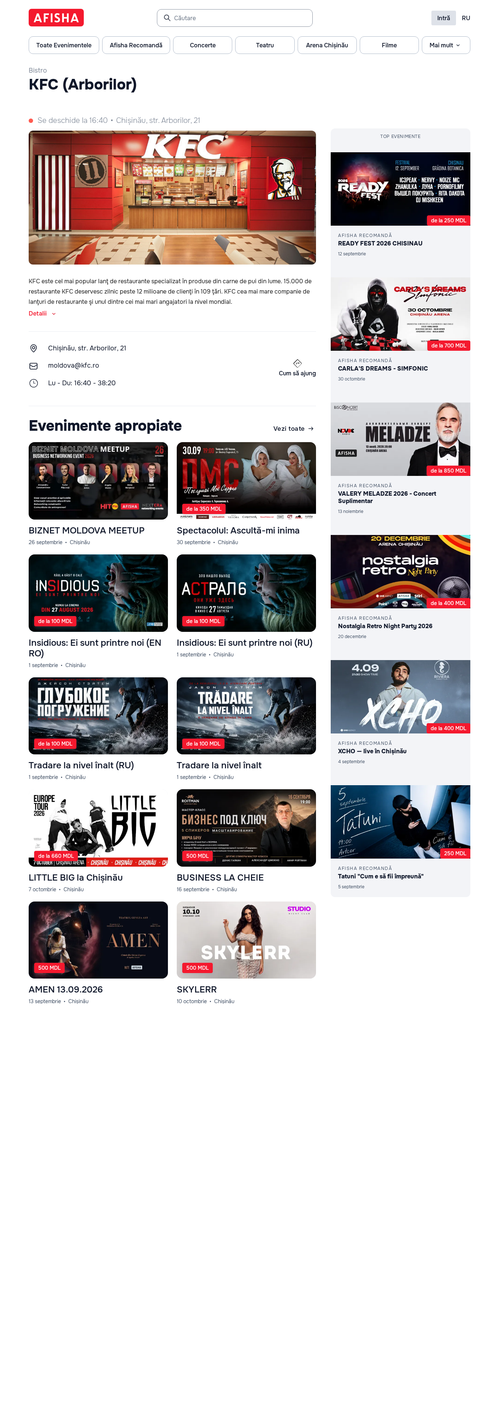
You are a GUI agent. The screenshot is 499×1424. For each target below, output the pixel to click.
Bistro (38, 70)
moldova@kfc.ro (73, 365)
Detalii (38, 313)
